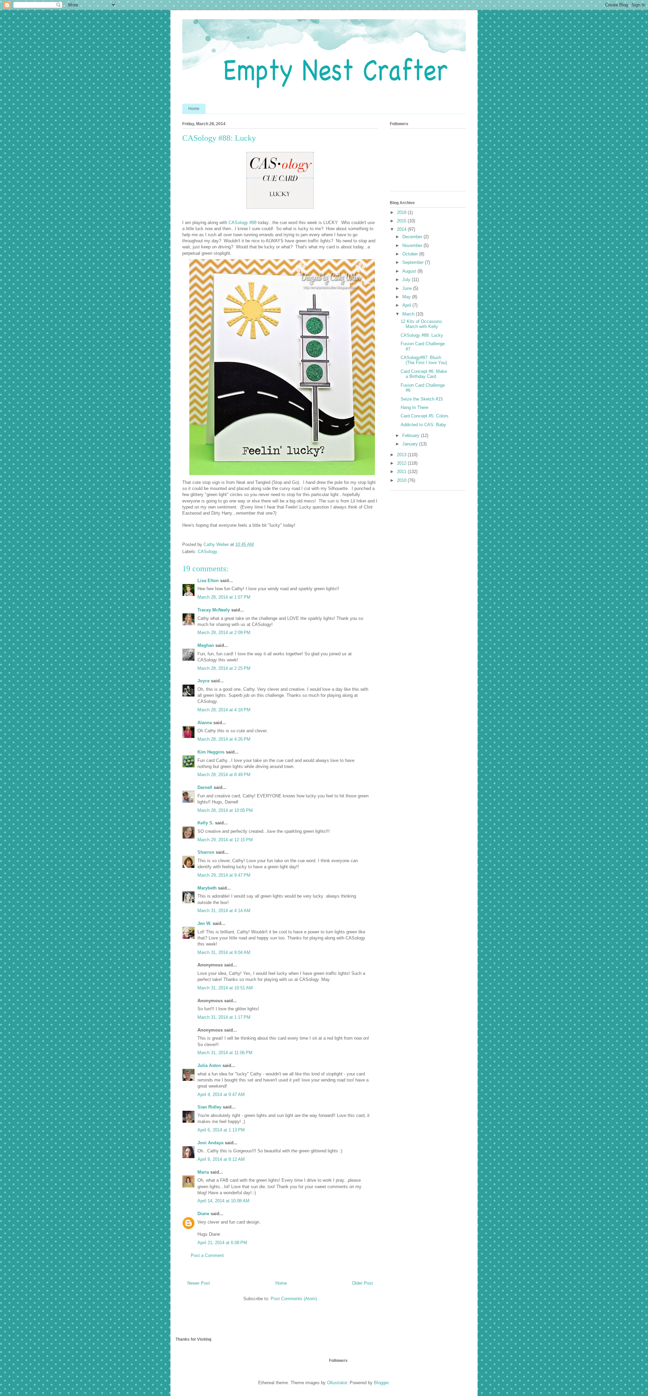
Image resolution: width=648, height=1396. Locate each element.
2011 (402, 471)
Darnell (204, 787)
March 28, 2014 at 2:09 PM (223, 632)
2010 (402, 480)
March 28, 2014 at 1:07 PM (223, 597)
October (410, 253)
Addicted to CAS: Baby (423, 424)
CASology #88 (242, 222)
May (407, 296)
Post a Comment (207, 1255)
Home (193, 108)
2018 (402, 212)
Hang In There (414, 407)
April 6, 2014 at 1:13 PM (221, 1129)
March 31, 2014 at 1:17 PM (223, 1017)
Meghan (205, 645)
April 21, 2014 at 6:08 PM (222, 1242)
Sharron (205, 852)
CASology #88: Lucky (422, 335)
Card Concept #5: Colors (425, 415)
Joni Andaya (210, 1142)
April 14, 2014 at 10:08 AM (223, 1200)
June (407, 288)
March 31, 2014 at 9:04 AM (223, 952)
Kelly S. (205, 822)
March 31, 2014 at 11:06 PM (224, 1052)
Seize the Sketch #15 (422, 399)
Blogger (381, 1382)
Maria (203, 1172)
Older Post (362, 1283)
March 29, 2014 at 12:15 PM (225, 839)
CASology (207, 551)
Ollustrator (337, 1382)
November (413, 245)
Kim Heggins (210, 752)
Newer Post (198, 1283)
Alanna (204, 722)
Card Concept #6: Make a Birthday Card (424, 374)
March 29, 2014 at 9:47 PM (223, 875)
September (413, 262)
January (410, 443)
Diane (203, 1213)
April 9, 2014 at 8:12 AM (221, 1159)
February (411, 435)
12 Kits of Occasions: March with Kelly (422, 324)
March (409, 314)
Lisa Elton (208, 580)
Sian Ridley (209, 1107)
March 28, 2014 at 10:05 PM (225, 810)
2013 (402, 454)
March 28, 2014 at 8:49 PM (223, 774)
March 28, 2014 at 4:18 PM (223, 709)
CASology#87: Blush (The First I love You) (424, 360)
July (407, 279)
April (407, 305)
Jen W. (204, 923)
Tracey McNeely (213, 609)
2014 (402, 229)
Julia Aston (209, 1065)
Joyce (203, 680)
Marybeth (207, 888)
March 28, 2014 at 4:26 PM (223, 739)
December (413, 236)
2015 (402, 220)
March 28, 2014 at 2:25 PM (223, 668)
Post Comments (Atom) (294, 1298)
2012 (402, 463)
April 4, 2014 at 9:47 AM (221, 1094)
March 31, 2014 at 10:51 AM (225, 987)
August (409, 271)
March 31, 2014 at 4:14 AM (223, 910)
